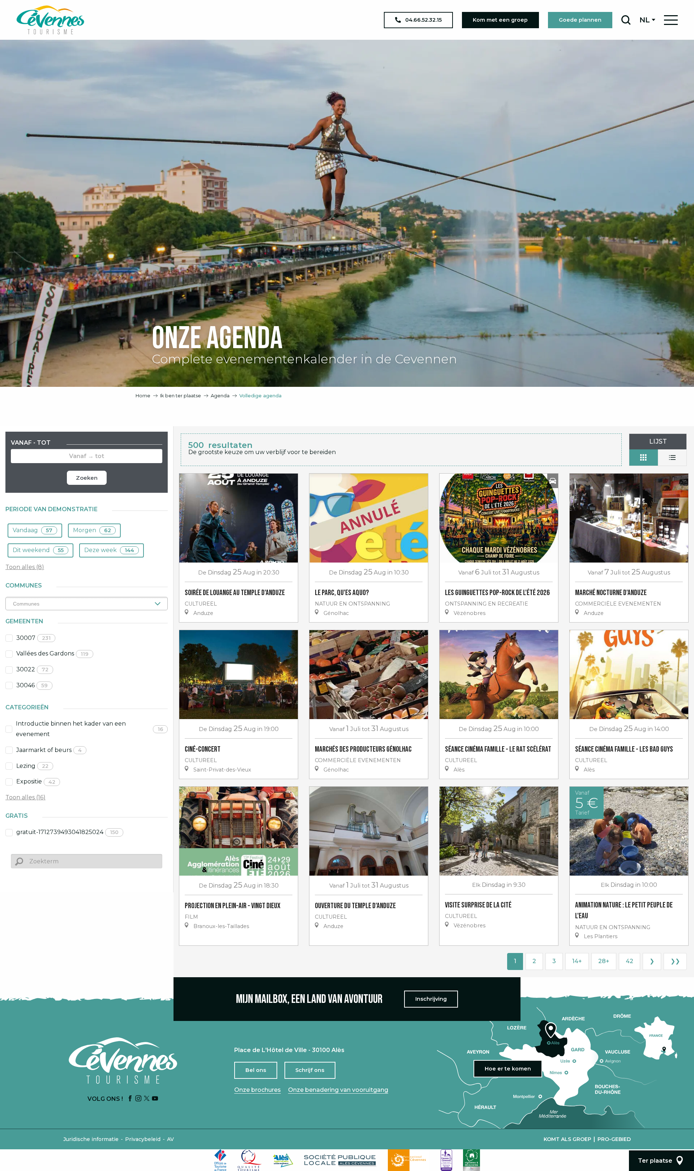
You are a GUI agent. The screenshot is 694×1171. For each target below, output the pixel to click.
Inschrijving (431, 999)
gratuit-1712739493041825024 (67, 832)
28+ (603, 961)
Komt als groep (567, 1139)
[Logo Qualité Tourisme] (249, 1160)
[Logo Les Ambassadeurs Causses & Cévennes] (446, 1160)
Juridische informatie (91, 1139)
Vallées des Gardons (52, 653)
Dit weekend (38, 550)
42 (629, 961)
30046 (32, 685)
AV (170, 1139)
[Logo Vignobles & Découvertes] (471, 1160)
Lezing (32, 765)
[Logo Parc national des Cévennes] (409, 1160)
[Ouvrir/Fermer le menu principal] (671, 20)
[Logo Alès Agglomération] (283, 1160)
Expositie (35, 781)
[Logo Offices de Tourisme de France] (220, 1160)
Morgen (92, 530)
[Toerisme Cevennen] (50, 19)
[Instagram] (138, 1099)
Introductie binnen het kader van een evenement (89, 729)
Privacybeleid (142, 1139)
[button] (625, 20)
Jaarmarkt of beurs (49, 750)
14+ (577, 961)
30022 (32, 669)
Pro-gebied (614, 1139)
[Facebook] (130, 1099)
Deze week (109, 550)
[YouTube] (155, 1099)
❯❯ (675, 961)
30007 (33, 637)
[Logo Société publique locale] (340, 1160)
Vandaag (32, 530)
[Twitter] (146, 1099)
